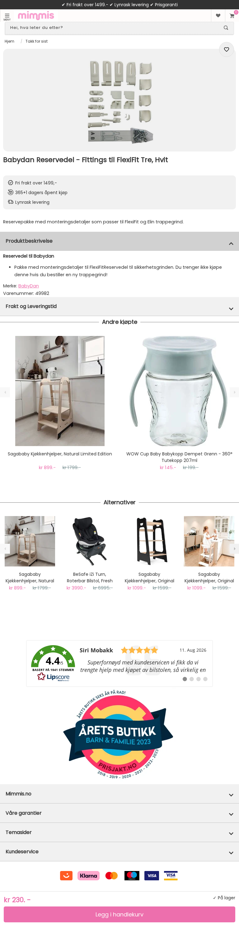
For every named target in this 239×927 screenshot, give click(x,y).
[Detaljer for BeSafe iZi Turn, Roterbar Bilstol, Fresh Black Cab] (89, 541)
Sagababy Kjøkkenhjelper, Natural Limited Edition (60, 454)
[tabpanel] (119, 100)
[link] (119, 663)
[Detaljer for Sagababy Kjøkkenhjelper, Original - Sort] (149, 541)
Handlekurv (232, 15)
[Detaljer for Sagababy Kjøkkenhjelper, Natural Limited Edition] (60, 391)
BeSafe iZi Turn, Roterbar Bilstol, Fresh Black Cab (90, 577)
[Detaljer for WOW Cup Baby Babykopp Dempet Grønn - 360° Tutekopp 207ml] (179, 391)
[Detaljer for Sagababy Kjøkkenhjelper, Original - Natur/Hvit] (209, 541)
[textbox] (114, 27)
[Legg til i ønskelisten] (226, 49)
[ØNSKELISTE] (218, 15)
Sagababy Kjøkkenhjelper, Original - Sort (149, 577)
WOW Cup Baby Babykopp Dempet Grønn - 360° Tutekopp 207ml (179, 457)
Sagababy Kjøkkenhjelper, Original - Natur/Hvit (209, 577)
